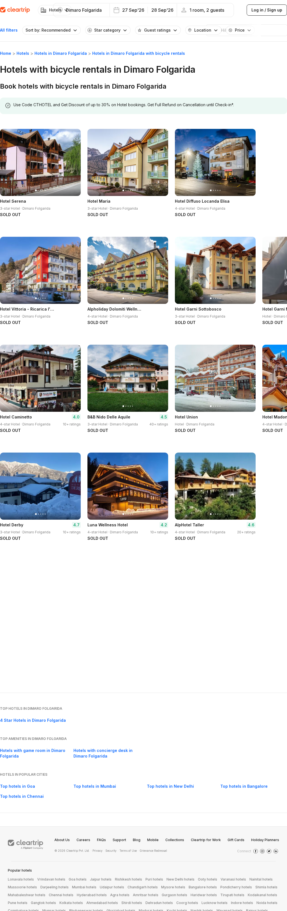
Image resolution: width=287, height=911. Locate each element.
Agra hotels (119, 895)
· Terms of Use (127, 850)
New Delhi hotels (180, 879)
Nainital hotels (261, 879)
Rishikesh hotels (128, 879)
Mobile (153, 840)
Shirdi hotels (131, 903)
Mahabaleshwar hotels (26, 895)
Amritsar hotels (145, 895)
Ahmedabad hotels (102, 903)
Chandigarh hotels (143, 887)
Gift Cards (236, 840)
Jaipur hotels (101, 879)
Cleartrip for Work (206, 840)
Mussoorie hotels (22, 887)
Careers (83, 840)
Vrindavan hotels (51, 879)
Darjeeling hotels (54, 887)
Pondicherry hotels (236, 887)
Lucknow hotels (215, 903)
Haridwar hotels (204, 895)
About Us (62, 840)
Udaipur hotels (112, 887)
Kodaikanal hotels (262, 895)
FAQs (101, 840)
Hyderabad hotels (92, 895)
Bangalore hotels (203, 887)
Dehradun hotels (159, 903)
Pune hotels (17, 903)
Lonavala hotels (21, 879)
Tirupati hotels (232, 895)
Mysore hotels (173, 887)
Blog (136, 840)
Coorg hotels (187, 903)
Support (119, 840)
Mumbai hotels (84, 887)
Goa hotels (78, 879)
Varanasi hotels (233, 879)
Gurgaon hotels (174, 895)
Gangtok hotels (43, 903)
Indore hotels (242, 903)
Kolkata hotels (71, 903)
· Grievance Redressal (152, 850)
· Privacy (97, 850)
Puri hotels (154, 879)
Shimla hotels (266, 887)
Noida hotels (266, 903)
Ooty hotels (207, 879)
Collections (174, 840)
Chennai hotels (61, 895)
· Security (110, 850)
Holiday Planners (265, 840)
